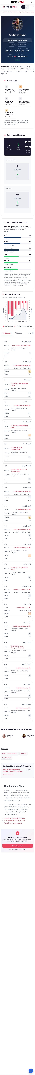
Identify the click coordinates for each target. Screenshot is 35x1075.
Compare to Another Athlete (18, 40)
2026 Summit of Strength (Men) (21, 345)
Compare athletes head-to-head (14, 821)
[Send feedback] (31, 1071)
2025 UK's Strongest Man (23, 509)
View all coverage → (8, 774)
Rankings (23, 753)
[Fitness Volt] (17, 2)
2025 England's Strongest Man (22, 491)
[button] (3, 2)
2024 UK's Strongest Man (23, 608)
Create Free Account (17, 845)
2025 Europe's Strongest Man (22, 529)
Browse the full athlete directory (14, 818)
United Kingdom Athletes (9, 753)
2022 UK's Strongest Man (23, 688)
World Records (6, 757)
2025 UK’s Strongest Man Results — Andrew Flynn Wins (13, 771)
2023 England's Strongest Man (22, 626)
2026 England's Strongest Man (9, 113)
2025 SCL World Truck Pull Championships (19, 470)
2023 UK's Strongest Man (23, 668)
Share (13, 44)
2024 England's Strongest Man (22, 589)
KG (27, 7)
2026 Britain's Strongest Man (9, 101)
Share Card (23, 44)
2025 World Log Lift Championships (10, 90)
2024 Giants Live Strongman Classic (19, 568)
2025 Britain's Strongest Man (22, 547)
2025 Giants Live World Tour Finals (24, 90)
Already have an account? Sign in (17, 849)
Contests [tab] (8, 333)
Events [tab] (19, 333)
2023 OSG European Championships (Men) (17, 647)
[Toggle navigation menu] (32, 7)
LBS (23, 7)
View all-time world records (13, 823)
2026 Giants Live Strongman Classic (24, 101)
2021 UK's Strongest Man (23, 708)
